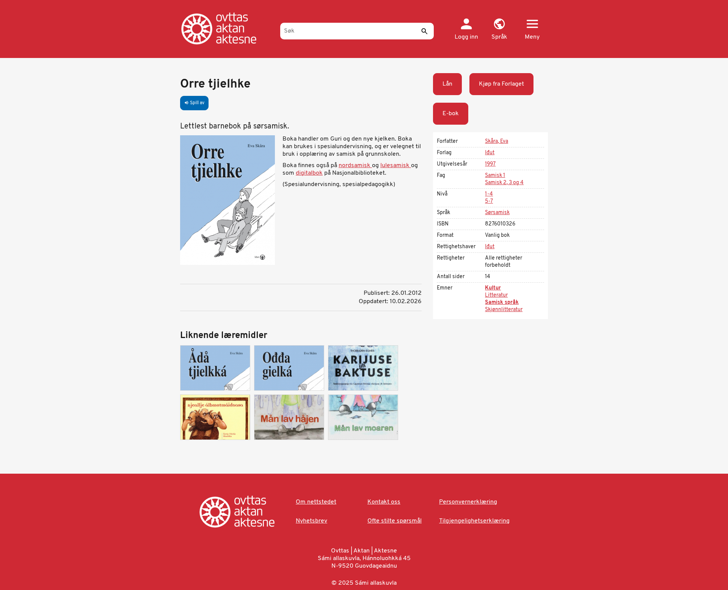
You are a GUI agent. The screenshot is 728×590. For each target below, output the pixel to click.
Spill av (194, 103)
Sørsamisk (497, 212)
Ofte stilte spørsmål (394, 521)
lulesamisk (395, 165)
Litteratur (496, 295)
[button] (499, 29)
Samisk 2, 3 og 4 (504, 182)
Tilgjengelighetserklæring (474, 521)
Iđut (489, 152)
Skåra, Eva (496, 141)
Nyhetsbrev (311, 521)
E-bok (450, 113)
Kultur (493, 288)
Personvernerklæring (468, 502)
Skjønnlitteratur (503, 309)
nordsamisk (355, 165)
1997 (490, 164)
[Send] (424, 31)
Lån (447, 84)
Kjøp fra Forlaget (501, 84)
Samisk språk (502, 302)
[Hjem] (226, 28)
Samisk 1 (495, 175)
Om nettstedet (316, 502)
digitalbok (309, 173)
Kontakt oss (383, 502)
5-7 (489, 201)
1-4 (489, 194)
